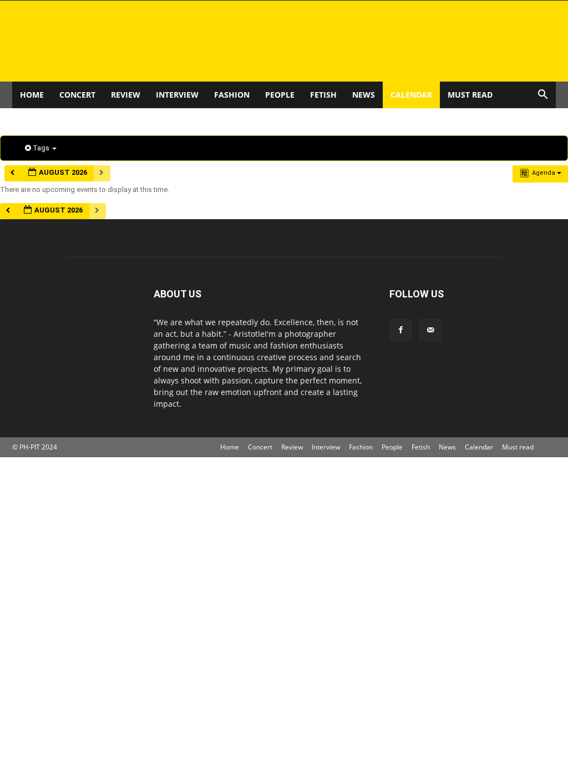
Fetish (323, 94)
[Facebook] (400, 330)
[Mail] (430, 330)
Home (32, 94)
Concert (77, 94)
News (363, 94)
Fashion (232, 94)
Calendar (411, 94)
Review (125, 94)
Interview (177, 94)
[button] (542, 95)
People (280, 94)
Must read (470, 94)
